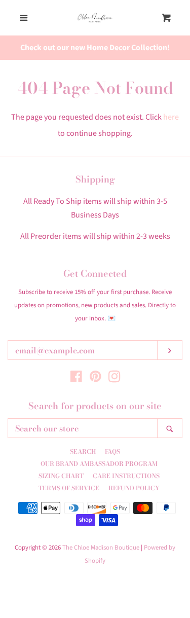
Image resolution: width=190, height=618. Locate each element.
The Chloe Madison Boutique (100, 547)
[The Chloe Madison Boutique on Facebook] (76, 378)
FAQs (112, 451)
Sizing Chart (61, 476)
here (171, 117)
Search (83, 451)
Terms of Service (69, 488)
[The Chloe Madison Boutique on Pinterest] (95, 378)
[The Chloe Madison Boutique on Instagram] (114, 378)
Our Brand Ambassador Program (99, 463)
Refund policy (134, 488)
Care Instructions (126, 476)
